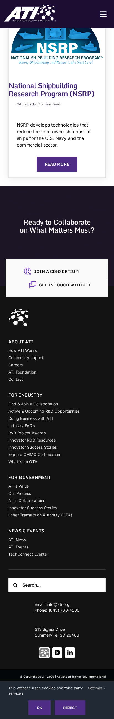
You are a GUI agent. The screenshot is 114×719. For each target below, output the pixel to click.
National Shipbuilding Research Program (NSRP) (51, 89)
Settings (95, 688)
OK (39, 708)
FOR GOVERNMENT (29, 477)
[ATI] (44, 652)
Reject (70, 708)
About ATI (20, 341)
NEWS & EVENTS (26, 530)
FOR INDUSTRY (25, 395)
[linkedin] (70, 652)
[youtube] (57, 652)
